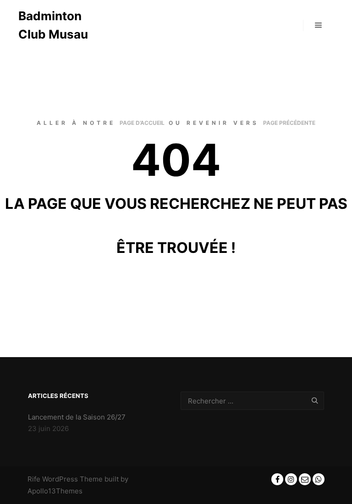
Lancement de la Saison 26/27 (77, 417)
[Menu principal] (318, 25)
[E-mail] (305, 479)
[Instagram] (291, 479)
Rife (34, 479)
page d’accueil (142, 122)
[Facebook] (277, 479)
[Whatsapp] (318, 479)
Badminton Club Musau (53, 25)
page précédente (289, 122)
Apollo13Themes (55, 491)
